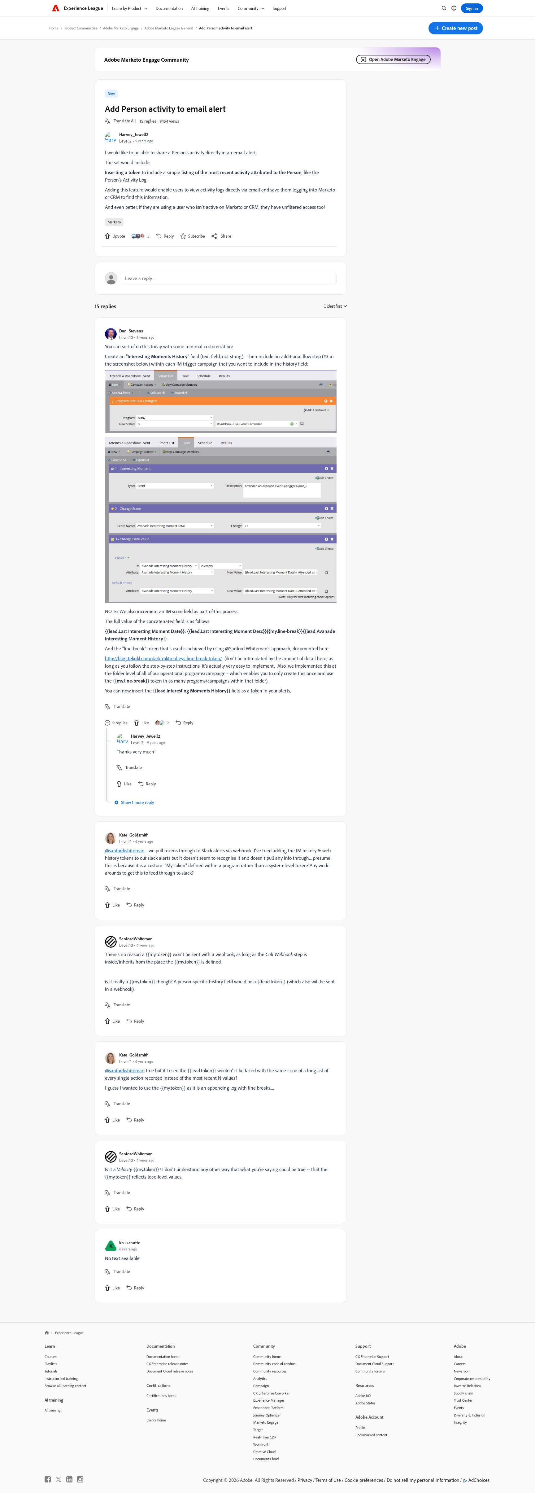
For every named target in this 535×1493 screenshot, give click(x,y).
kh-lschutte (129, 1242)
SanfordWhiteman (136, 938)
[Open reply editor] (220, 278)
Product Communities (80, 28)
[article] (219, 527)
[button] (455, 28)
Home (54, 28)
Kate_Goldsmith (134, 834)
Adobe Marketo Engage (121, 28)
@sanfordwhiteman (125, 850)
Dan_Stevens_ (132, 330)
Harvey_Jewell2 (133, 134)
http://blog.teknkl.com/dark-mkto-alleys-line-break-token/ (163, 658)
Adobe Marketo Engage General (169, 28)
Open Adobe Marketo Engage (397, 59)
